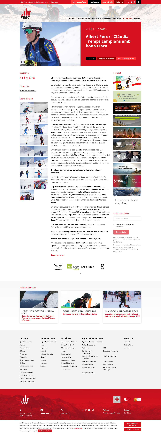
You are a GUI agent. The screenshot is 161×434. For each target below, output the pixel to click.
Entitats (22, 363)
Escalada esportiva (109, 356)
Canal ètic (127, 413)
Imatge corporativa (26, 372)
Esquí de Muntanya (126, 59)
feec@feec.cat (46, 413)
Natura (43, 357)
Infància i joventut (47, 354)
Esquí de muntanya (106, 59)
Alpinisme (85, 348)
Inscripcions (94, 2)
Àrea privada (108, 2)
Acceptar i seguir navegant (132, 424)
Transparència (25, 348)
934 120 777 (65, 413)
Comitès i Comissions (27, 381)
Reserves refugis (79, 2)
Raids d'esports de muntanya (109, 368)
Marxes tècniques (88, 367)
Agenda (137, 18)
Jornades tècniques (68, 360)
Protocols (23, 357)
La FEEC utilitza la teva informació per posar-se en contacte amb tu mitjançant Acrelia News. (126, 240)
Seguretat (44, 348)
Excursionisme (108, 361)
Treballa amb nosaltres (28, 378)
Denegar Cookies (132, 429)
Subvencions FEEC (26, 366)
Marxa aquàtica (87, 364)
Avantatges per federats (111, 413)
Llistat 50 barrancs (67, 363)
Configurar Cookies (45, 431)
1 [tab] (80, 274)
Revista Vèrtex (129, 345)
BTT (104, 348)
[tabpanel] (58, 267)
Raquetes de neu (88, 372)
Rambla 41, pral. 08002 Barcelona (26, 414)
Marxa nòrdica (108, 364)
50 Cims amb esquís (68, 348)
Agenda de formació (49, 342)
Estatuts (23, 351)
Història (22, 345)
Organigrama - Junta (27, 360)
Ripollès (91, 59)
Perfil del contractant (27, 375)
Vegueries (23, 354)
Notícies (90, 28)
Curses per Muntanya (110, 351)
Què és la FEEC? (25, 342)
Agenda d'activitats (69, 342)
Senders (43, 366)
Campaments (66, 357)
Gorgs (63, 351)
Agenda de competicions (92, 342)
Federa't (119, 2)
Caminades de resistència (87, 352)
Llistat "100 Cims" (67, 345)
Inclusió (43, 351)
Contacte (127, 410)
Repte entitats (66, 354)
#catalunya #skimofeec (28, 91)
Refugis (43, 360)
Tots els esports (88, 345)
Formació (44, 363)
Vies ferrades (66, 369)
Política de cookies (77, 428)
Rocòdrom (23, 369)
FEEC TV (127, 342)
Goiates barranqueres (69, 366)
